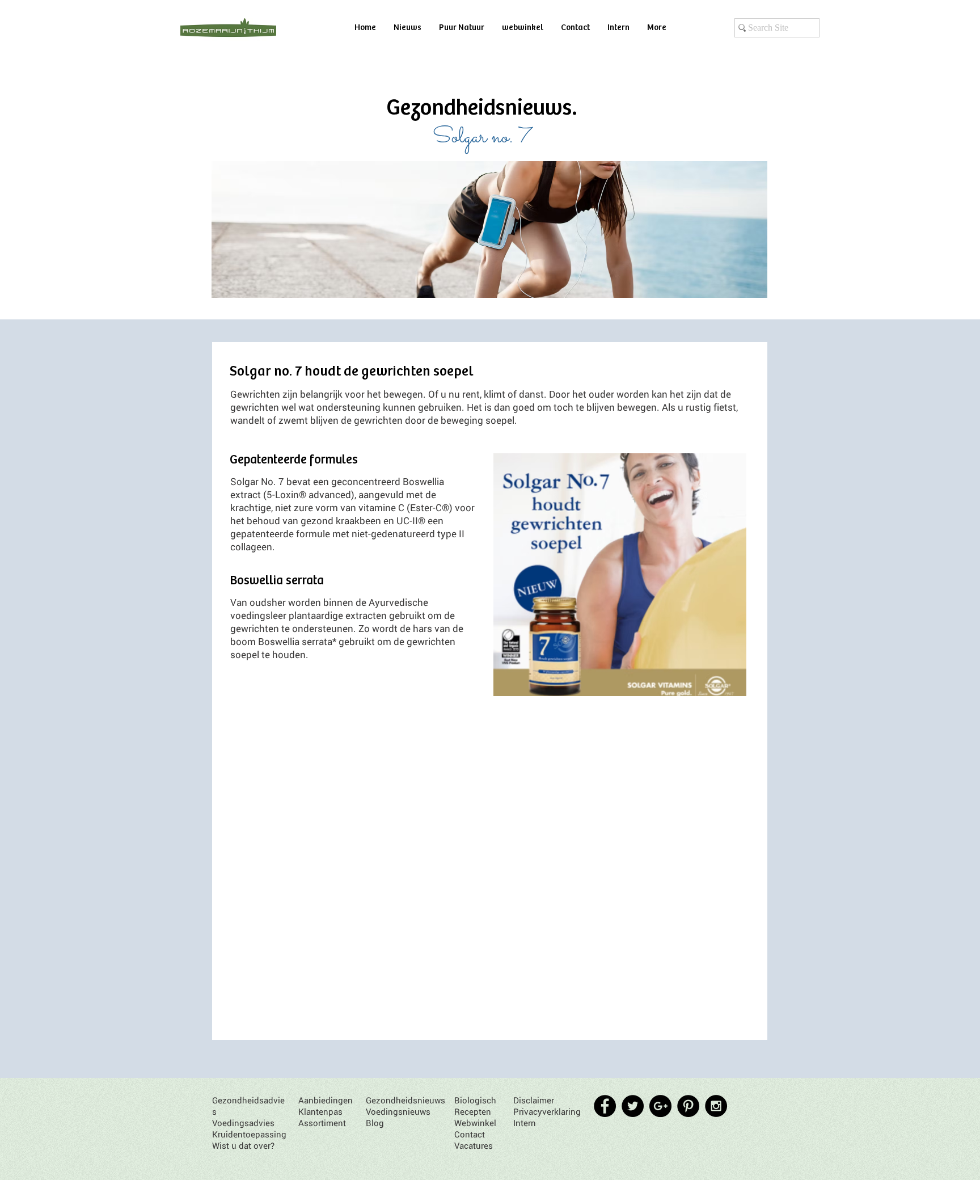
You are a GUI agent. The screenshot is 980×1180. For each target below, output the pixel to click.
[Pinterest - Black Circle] (688, 1106)
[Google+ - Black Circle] (660, 1106)
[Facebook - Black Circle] (605, 1106)
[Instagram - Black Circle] (716, 1106)
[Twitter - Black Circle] (633, 1106)
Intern (524, 1122)
